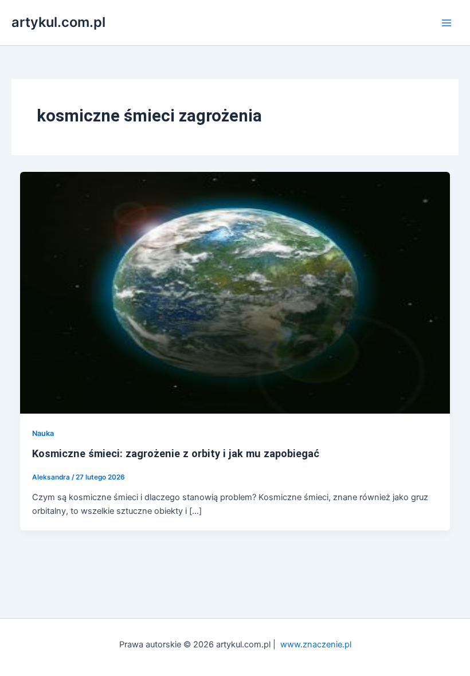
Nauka (43, 433)
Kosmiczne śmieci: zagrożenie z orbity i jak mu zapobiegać (175, 453)
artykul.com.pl (58, 22)
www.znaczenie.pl (315, 644)
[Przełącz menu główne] (446, 23)
